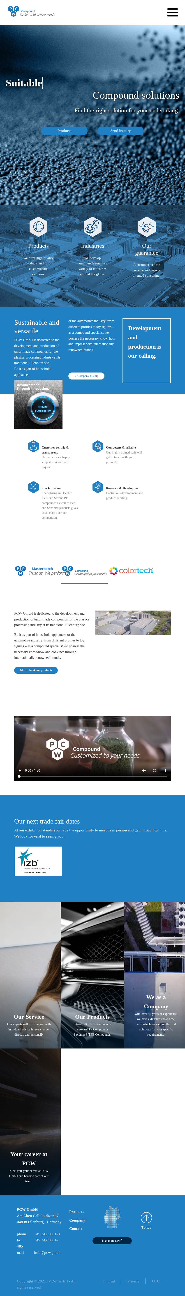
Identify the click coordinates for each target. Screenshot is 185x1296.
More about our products (36, 670)
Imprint (109, 1281)
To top (146, 1227)
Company (77, 1220)
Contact (76, 1229)
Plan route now (111, 1240)
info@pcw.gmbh (47, 1252)
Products (65, 131)
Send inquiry (120, 131)
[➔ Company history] (86, 368)
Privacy (133, 1281)
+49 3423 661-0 (47, 1234)
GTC (156, 1281)
